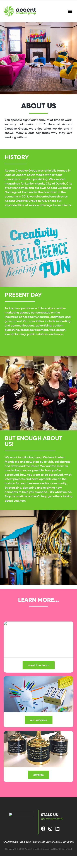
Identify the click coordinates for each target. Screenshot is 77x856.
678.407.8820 (10, 841)
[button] (70, 11)
